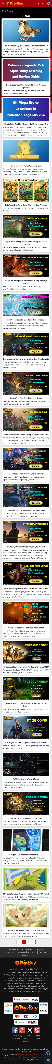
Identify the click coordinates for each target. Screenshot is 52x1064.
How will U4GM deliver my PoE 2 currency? (26, 818)
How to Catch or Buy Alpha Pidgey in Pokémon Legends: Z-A (26, 45)
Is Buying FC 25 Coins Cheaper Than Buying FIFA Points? (26, 742)
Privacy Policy (17, 1035)
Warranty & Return (33, 1035)
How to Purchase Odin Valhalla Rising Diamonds (26, 627)
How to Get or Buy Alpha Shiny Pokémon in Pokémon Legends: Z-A (26, 86)
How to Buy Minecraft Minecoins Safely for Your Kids (26, 546)
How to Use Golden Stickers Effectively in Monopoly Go (26, 319)
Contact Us (36, 1038)
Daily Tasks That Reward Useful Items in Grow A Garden (26, 205)
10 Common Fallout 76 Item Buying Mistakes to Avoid (26, 510)
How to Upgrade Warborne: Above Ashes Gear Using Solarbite (26, 359)
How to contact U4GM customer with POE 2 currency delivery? (26, 704)
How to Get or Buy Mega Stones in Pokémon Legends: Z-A (26, 124)
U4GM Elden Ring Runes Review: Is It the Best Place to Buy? (26, 588)
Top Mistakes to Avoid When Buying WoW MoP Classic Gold (26, 434)
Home (4, 10)
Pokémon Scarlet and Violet (20, 949)
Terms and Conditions (20, 1038)
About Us (26, 1041)
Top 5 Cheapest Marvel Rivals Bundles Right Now (26, 473)
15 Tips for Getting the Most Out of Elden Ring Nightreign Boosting (26, 282)
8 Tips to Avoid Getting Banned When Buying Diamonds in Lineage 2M (26, 242)
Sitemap (44, 1059)
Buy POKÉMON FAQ (26, 952)
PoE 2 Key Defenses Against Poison (26, 779)
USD (43, 4)
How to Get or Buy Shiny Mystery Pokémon (26, 165)
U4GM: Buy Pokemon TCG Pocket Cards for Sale (26, 930)
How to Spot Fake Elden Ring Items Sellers (26, 398)
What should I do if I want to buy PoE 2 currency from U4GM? (26, 667)
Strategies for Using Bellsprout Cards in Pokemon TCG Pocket (26, 893)
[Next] (33, 942)
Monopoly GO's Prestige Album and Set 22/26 (26, 854)
